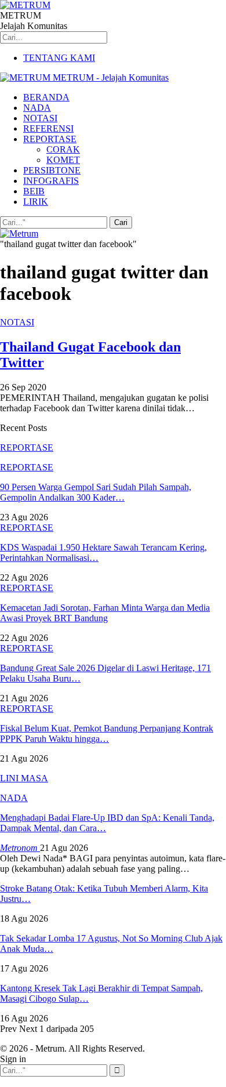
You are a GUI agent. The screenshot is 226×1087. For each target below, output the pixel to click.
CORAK (63, 149)
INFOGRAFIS (51, 181)
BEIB (34, 191)
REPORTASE (49, 139)
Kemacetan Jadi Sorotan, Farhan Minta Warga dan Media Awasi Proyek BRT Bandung (105, 613)
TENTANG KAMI (59, 58)
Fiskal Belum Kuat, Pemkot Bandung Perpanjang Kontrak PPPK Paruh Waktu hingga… (106, 733)
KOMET (63, 160)
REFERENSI (48, 128)
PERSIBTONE (52, 170)
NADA (37, 108)
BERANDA (46, 97)
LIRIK (35, 201)
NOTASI (40, 118)
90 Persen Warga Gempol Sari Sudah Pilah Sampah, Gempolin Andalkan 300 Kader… (95, 492)
